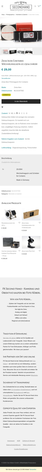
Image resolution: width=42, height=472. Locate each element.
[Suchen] (35, 6)
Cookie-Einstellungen (21, 449)
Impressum (11, 441)
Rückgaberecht (18, 392)
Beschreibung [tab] (7, 158)
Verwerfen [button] (33, 469)
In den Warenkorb (21, 101)
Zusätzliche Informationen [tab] (11, 162)
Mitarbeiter (34, 375)
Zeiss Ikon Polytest (28, 251)
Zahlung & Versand (28, 441)
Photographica (10, 14)
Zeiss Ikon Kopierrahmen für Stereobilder (28, 225)
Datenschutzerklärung (13, 445)
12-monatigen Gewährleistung (21, 389)
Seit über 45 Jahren (9, 338)
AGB (18, 441)
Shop (3, 14)
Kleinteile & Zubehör (21, 14)
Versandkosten (6, 78)
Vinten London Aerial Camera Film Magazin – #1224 (9, 253)
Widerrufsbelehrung (29, 445)
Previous (2, 32)
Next (40, 32)
